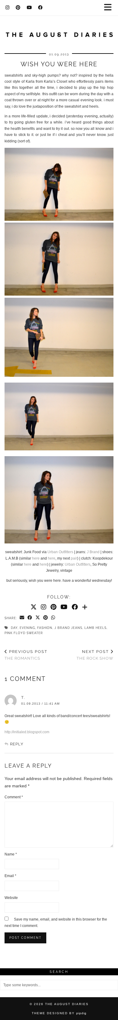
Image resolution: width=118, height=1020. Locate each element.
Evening (27, 628)
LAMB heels (95, 628)
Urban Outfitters (60, 552)
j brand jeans (68, 628)
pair (74, 558)
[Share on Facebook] (30, 618)
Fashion (44, 628)
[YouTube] (29, 7)
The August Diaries (67, 1004)
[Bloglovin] (84, 607)
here (36, 558)
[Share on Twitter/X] (38, 618)
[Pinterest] (18, 7)
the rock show (95, 655)
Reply (16, 744)
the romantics (26, 655)
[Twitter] (34, 607)
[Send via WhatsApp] (53, 618)
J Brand (93, 552)
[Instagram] (7, 7)
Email (10, 876)
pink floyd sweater (24, 633)
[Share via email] (22, 618)
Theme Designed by (59, 1013)
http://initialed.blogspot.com (27, 732)
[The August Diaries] (59, 31)
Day (14, 628)
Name (11, 854)
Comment (14, 797)
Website (11, 898)
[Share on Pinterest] (46, 618)
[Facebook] (40, 7)
